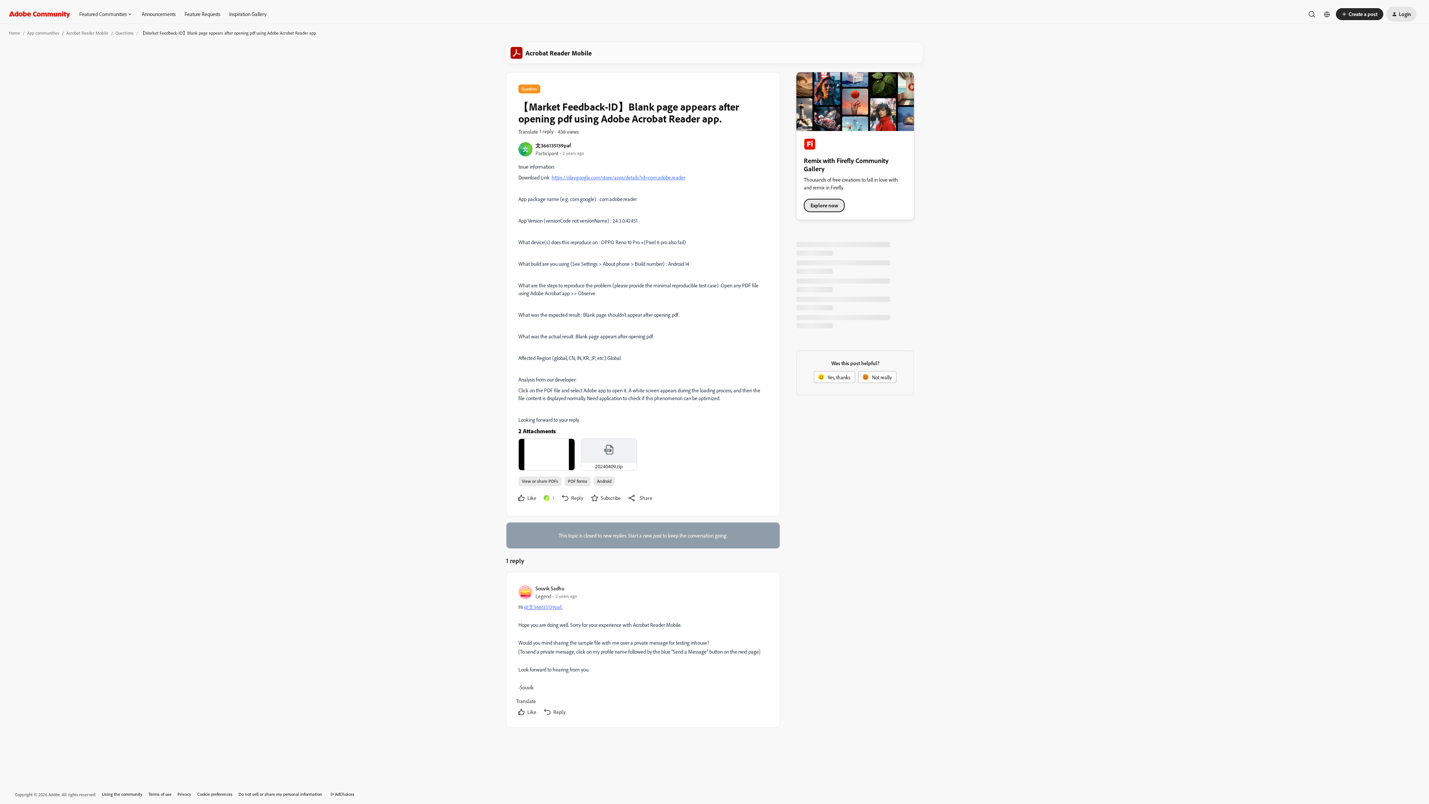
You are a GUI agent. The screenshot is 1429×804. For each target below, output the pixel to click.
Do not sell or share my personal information (280, 794)
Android (604, 481)
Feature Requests (202, 14)
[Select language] (1327, 14)
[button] (1359, 14)
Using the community (122, 794)
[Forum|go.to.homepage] (39, 14)
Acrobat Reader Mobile (87, 33)
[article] (643, 651)
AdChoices (344, 794)
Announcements (159, 14)
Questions (124, 33)
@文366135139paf (543, 607)
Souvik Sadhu (550, 588)
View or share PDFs (540, 481)
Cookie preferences (215, 794)
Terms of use (160, 794)
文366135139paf (553, 145)
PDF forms (577, 481)
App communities (43, 33)
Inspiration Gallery (247, 14)
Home (14, 33)
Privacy (184, 794)
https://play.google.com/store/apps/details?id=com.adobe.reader (618, 177)
